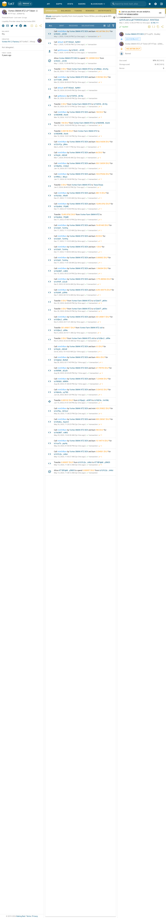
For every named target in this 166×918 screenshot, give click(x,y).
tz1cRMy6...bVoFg (101, 69)
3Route (48, 16)
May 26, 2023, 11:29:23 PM (69, 424)
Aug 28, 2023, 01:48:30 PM (70, 384)
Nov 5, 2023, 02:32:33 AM (69, 341)
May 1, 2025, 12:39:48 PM (69, 63)
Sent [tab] (61, 26)
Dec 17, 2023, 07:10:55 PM (69, 209)
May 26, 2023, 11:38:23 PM (69, 413)
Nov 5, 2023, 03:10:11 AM (69, 333)
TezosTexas (98, 185)
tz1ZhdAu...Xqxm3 (61, 422)
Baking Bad (20, 916)
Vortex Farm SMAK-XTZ (81, 69)
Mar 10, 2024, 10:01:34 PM (69, 136)
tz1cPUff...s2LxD (60, 282)
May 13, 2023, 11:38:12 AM (69, 465)
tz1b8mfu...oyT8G (61, 392)
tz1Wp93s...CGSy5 (61, 166)
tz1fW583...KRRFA (61, 381)
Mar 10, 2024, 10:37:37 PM (69, 117)
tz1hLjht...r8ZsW (60, 155)
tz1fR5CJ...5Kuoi (60, 177)
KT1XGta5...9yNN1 (73, 42)
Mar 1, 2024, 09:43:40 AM (69, 158)
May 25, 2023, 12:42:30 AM (69, 435)
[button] (25, 3)
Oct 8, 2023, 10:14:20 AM (69, 352)
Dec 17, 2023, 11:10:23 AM (69, 241)
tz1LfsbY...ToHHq (61, 228)
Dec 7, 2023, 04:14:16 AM (69, 295)
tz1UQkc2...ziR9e (61, 319)
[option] (80, 34)
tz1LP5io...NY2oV (61, 411)
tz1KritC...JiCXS (60, 34)
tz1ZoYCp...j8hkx (61, 144)
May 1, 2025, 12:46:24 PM (69, 36)
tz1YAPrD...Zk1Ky (76, 96)
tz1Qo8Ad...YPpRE (61, 206)
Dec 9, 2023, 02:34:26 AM (69, 284)
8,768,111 (155, 23)
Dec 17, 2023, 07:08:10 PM (69, 220)
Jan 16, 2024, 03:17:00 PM (69, 168)
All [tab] (50, 26)
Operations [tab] (51, 11)
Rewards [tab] (90, 11)
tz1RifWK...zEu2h (61, 371)
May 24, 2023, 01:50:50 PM (69, 446)
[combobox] (128, 4)
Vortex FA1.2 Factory (18, 42)
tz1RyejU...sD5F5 (85, 400)
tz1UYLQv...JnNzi (61, 454)
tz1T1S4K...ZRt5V (61, 80)
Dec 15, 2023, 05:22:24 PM (69, 273)
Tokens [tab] (78, 11)
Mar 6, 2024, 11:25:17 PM (69, 147)
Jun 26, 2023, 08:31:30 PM (69, 395)
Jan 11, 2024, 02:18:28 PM (69, 179)
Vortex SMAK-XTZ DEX (79, 31)
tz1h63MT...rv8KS (61, 271)
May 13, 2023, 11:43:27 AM (69, 457)
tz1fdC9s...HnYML (101, 400)
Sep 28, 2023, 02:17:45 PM (70, 362)
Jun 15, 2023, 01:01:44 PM (69, 403)
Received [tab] (73, 26)
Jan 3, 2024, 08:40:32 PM (69, 187)
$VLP (108, 31)
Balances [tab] (66, 11)
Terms (28, 916)
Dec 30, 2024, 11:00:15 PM (69, 71)
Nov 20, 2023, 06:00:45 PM (69, 303)
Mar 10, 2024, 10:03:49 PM (69, 125)
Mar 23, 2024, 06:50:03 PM (69, 82)
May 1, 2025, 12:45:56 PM (69, 44)
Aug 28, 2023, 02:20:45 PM (70, 373)
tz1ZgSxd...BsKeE (61, 360)
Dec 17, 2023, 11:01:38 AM (69, 263)
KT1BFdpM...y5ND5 (102, 462)
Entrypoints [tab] (104, 11)
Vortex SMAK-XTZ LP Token (144, 44)
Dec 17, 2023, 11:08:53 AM (69, 252)
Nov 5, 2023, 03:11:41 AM (69, 322)
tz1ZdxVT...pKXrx (100, 301)
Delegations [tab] (88, 26)
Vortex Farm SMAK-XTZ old (91, 328)
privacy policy (132, 14)
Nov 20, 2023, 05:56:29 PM (69, 311)
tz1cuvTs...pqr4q (60, 443)
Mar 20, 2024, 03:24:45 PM (69, 90)
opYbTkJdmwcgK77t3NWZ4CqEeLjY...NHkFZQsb (139, 20)
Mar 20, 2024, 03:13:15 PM (69, 106)
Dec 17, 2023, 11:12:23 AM (69, 230)
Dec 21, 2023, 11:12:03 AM (69, 198)
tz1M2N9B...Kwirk (61, 115)
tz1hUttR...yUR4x (60, 292)
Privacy (35, 916)
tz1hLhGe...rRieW (61, 196)
